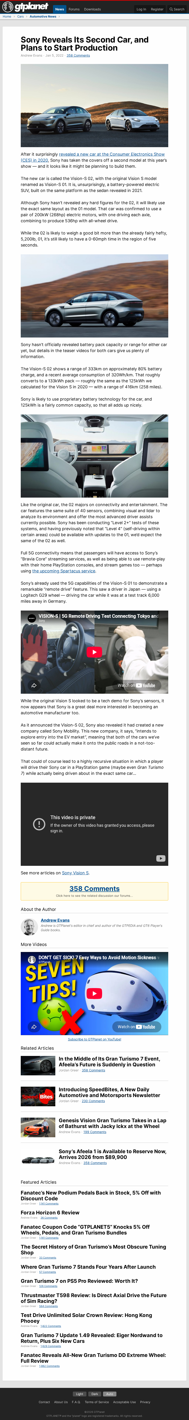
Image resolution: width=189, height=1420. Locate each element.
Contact (44, 1402)
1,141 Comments (49, 1203)
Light (79, 1394)
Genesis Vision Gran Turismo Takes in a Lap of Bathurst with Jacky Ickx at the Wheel (112, 1123)
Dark (95, 1394)
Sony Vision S (75, 872)
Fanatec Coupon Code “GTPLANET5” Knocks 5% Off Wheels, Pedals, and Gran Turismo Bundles (85, 1230)
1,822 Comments (51, 1326)
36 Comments (49, 1217)
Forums (74, 9)
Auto (109, 1394)
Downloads (92, 9)
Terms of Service (97, 1402)
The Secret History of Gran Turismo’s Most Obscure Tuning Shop (93, 1250)
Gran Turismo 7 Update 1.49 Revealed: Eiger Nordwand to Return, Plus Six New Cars (92, 1338)
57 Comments (47, 1272)
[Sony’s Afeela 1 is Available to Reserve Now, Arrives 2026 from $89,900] (40, 1159)
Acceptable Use (124, 1402)
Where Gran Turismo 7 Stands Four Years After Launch (88, 1267)
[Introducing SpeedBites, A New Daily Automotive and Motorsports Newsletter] (40, 1097)
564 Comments (48, 1306)
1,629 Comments (51, 1346)
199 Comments (94, 1132)
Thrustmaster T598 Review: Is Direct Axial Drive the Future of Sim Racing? (94, 1298)
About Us (61, 1402)
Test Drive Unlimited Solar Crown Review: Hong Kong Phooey (86, 1318)
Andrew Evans (55, 920)
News (59, 9)
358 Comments (78, 55)
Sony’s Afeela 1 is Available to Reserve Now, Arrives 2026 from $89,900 (112, 1154)
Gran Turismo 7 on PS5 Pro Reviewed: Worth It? (79, 1281)
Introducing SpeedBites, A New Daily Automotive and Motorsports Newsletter (109, 1092)
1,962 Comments (49, 1366)
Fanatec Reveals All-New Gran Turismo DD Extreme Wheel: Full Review (93, 1358)
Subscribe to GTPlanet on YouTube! (94, 1039)
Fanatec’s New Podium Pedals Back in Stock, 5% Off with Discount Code (91, 1195)
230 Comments (93, 1101)
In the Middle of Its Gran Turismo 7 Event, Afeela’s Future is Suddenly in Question (109, 1061)
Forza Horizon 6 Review (50, 1213)
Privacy (145, 1402)
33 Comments (47, 1257)
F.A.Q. (76, 1402)
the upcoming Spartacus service (63, 571)
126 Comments (48, 1286)
